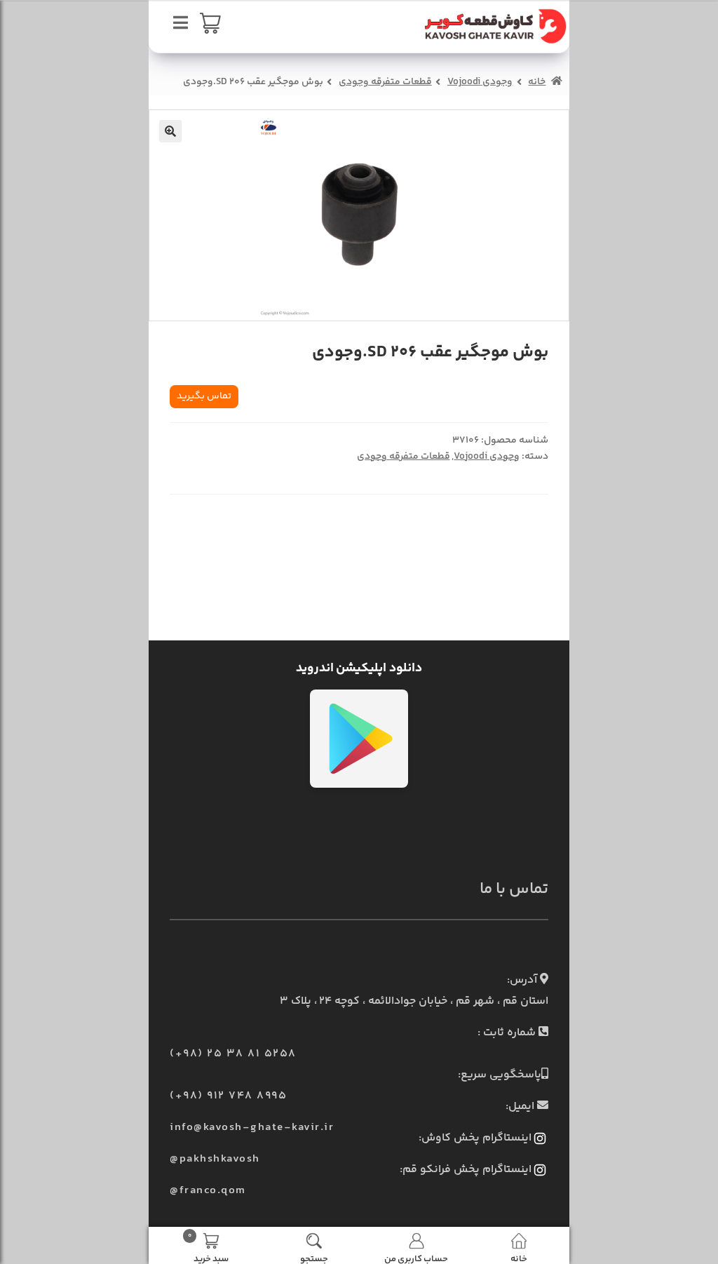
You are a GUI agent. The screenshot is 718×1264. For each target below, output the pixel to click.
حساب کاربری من (416, 1258)
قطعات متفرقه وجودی (385, 82)
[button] (170, 131)
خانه (537, 82)
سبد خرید (208, 1247)
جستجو (314, 1258)
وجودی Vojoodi (480, 82)
